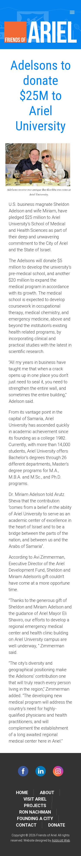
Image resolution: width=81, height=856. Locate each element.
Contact (26, 825)
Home (22, 792)
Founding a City (35, 818)
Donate (56, 825)
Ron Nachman (35, 812)
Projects (35, 805)
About (47, 792)
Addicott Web (61, 840)
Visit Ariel (35, 799)
